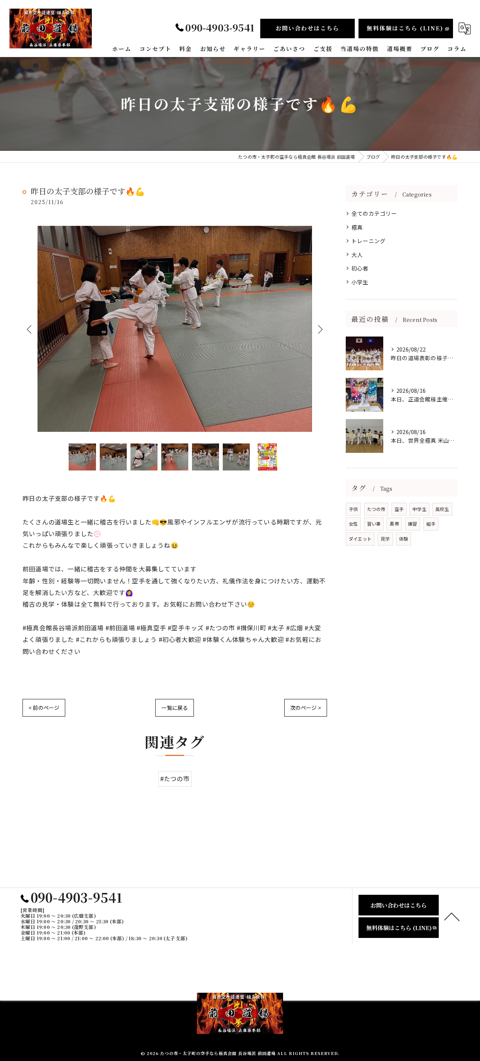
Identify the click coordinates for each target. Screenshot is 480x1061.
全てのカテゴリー (374, 213)
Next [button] (319, 329)
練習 (412, 523)
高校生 (442, 509)
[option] (174, 329)
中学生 (419, 509)
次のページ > (305, 707)
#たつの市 (175, 778)
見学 (385, 538)
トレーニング (368, 241)
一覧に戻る (174, 707)
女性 (353, 523)
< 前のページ (43, 707)
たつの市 (376, 509)
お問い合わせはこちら (307, 28)
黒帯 (394, 523)
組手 (430, 523)
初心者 (360, 268)
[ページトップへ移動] (451, 916)
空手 (399, 509)
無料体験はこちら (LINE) (405, 28)
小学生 (360, 282)
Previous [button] (30, 329)
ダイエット (360, 538)
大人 (357, 254)
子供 (353, 509)
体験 (403, 538)
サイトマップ (304, 974)
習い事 (374, 523)
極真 (357, 227)
